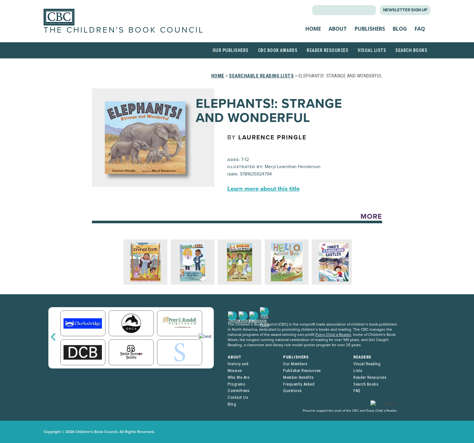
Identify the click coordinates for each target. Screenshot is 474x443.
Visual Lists (372, 50)
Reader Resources (327, 50)
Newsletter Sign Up (405, 10)
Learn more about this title (263, 188)
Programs (236, 384)
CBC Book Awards (278, 50)
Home (313, 28)
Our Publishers (230, 50)
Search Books (411, 50)
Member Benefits (298, 377)
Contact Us (238, 397)
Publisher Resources (302, 370)
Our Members (295, 363)
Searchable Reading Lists (261, 76)
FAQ (420, 28)
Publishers (370, 28)
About (338, 28)
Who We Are (238, 377)
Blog (400, 28)
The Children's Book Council (124, 30)
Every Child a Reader (333, 334)
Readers (362, 357)
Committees (238, 390)
